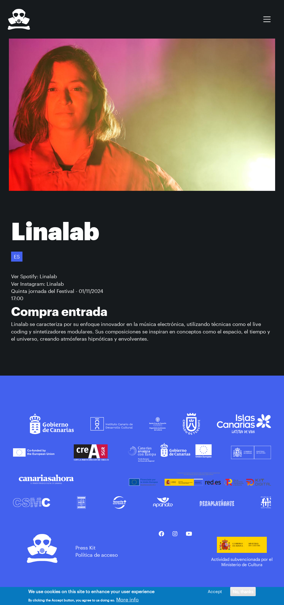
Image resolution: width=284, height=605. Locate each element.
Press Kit (85, 547)
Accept (215, 591)
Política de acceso (96, 555)
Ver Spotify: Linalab (34, 276)
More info (127, 599)
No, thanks (243, 591)
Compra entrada (59, 311)
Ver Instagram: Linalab (37, 284)
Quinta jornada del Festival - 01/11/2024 (57, 291)
